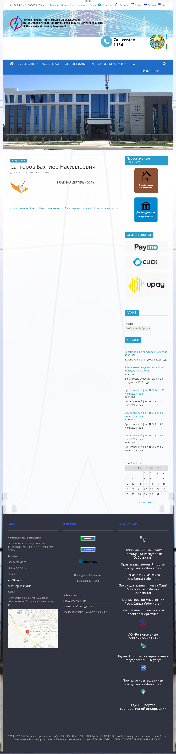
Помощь (54, 5)
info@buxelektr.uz (18, 580)
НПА (132, 63)
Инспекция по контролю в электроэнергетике (143, 612)
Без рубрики (18, 160)
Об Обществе (26, 63)
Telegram (108, 5)
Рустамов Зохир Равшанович (34, 208)
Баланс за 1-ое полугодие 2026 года (146, 351)
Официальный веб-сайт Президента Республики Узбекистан (143, 553)
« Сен (142, 502)
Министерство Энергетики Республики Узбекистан (143, 601)
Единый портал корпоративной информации (143, 707)
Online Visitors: (71, 595)
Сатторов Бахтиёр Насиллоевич (92, 208)
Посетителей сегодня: (76, 606)
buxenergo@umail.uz (19, 586)
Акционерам (50, 63)
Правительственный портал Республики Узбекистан (143, 566)
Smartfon (124, 5)
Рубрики (129, 323)
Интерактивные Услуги (107, 63)
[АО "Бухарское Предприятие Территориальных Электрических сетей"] (11, 64)
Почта (93, 5)
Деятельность (75, 63)
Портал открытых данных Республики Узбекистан (143, 682)
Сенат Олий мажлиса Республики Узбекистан (143, 577)
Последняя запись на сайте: (79, 612)
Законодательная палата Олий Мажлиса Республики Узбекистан (143, 589)
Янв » (150, 502)
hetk (31, 172)
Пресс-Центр (150, 70)
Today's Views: (71, 601)
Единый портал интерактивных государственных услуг (143, 658)
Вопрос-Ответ (68, 5)
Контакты (82, 5)
